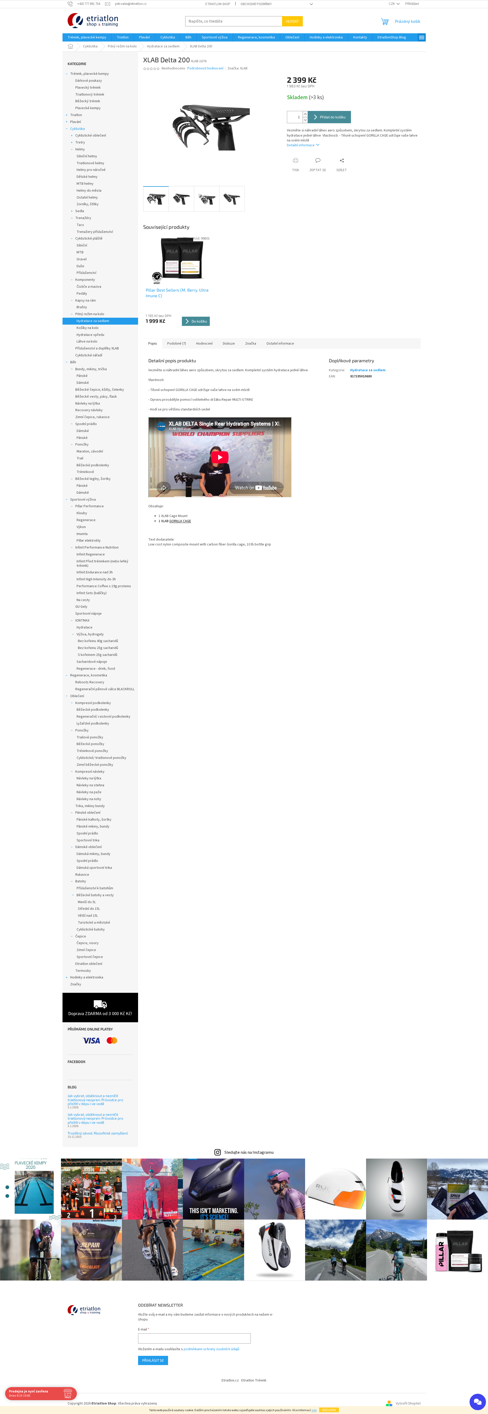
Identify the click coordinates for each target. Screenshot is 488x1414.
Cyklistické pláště (88, 238)
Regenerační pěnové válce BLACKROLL (104, 689)
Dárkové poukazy (88, 80)
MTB (80, 252)
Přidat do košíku (333, 117)
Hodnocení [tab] (204, 343)
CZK (392, 4)
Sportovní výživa (83, 499)
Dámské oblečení (88, 847)
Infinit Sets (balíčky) (92, 593)
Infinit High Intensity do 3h (96, 579)
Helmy (80, 149)
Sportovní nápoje (88, 613)
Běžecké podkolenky (93, 465)
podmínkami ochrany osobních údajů (211, 1349)
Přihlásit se (153, 1360)
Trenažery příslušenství (95, 231)
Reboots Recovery (89, 682)
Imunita (82, 533)
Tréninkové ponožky (92, 751)
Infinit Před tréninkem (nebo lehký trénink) (102, 563)
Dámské (83, 382)
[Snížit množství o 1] (305, 120)
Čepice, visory (88, 943)
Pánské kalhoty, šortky (94, 819)
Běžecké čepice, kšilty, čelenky (99, 389)
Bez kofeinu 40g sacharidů (98, 641)
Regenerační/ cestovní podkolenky (103, 716)
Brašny (82, 307)
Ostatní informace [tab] (280, 343)
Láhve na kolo (87, 341)
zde (314, 1410)
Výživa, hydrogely (90, 634)
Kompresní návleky (90, 771)
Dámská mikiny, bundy (93, 853)
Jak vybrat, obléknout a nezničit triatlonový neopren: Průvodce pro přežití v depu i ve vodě (95, 1100)
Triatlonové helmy (90, 163)
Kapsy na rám (85, 300)
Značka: (237, 68)
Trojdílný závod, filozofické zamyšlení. (98, 1133)
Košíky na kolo (88, 328)
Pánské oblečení (87, 812)
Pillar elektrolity (89, 540)
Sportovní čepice (90, 956)
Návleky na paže (89, 792)
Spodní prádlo (86, 424)
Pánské (82, 375)
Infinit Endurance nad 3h (95, 572)
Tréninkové (85, 471)
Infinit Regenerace (91, 554)
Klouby (82, 513)
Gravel (82, 259)
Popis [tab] (152, 343)
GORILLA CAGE (180, 521)
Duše (80, 266)
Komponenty (85, 279)
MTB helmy (85, 183)
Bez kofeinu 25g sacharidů (98, 648)
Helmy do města (89, 190)
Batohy (80, 881)
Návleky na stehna (90, 785)
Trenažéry (83, 218)
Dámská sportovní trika (94, 867)
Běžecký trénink (87, 101)
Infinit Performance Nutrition (97, 547)
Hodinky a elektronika (86, 977)
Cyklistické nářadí (88, 355)
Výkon (81, 527)
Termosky (83, 970)
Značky (75, 984)
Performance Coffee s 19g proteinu (104, 586)
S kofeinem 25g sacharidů (97, 654)
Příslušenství (86, 272)
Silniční (82, 245)
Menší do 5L (87, 902)
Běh (73, 362)
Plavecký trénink (88, 87)
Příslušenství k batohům (95, 888)
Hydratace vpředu (90, 334)
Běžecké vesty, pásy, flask (96, 396)
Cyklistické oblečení (90, 135)
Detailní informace (301, 145)
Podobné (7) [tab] (176, 343)
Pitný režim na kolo (89, 314)
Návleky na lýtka (87, 403)
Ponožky (82, 444)
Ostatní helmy (87, 197)
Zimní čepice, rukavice (92, 417)
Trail (80, 458)
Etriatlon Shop (217, 4)
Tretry (80, 142)
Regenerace (86, 520)
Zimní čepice (86, 950)
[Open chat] (478, 1402)
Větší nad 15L (88, 915)
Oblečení (77, 696)
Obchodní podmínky (256, 4)
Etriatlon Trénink (253, 1380)
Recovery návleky (89, 410)
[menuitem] (87, 37)
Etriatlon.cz (230, 1380)
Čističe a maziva (89, 286)
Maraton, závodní (90, 451)
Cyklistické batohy (91, 929)
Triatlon (76, 115)
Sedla (79, 211)
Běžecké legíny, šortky (93, 478)
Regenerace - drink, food (96, 668)
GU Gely (81, 606)
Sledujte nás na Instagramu (249, 1152)
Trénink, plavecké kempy (89, 73)
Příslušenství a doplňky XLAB (97, 348)
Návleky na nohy (89, 799)
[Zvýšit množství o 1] (305, 114)
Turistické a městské (94, 922)
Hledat (292, 21)
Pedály (82, 293)
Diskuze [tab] (229, 343)
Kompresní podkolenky (93, 703)
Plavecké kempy (88, 108)
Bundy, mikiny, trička (91, 369)
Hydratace (84, 627)
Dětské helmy (87, 176)
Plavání (75, 122)
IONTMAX (82, 620)
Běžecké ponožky (90, 744)
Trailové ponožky (90, 737)
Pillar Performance (89, 506)
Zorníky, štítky (88, 204)
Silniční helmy (87, 156)
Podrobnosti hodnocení (205, 68)
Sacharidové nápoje (92, 661)
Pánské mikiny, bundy (93, 826)
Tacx (80, 225)
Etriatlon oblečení (88, 963)
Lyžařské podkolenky (93, 723)
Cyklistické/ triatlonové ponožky (101, 757)
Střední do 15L (89, 908)
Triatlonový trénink (89, 94)
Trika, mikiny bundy (90, 806)
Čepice (80, 936)
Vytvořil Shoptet (408, 1403)
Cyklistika (77, 128)
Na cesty (83, 600)
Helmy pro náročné (91, 169)
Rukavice (82, 874)
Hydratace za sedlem (93, 321)
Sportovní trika (88, 840)
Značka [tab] (250, 343)
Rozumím (329, 1410)
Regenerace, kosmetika (88, 675)
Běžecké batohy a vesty (95, 895)
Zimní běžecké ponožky (95, 764)
